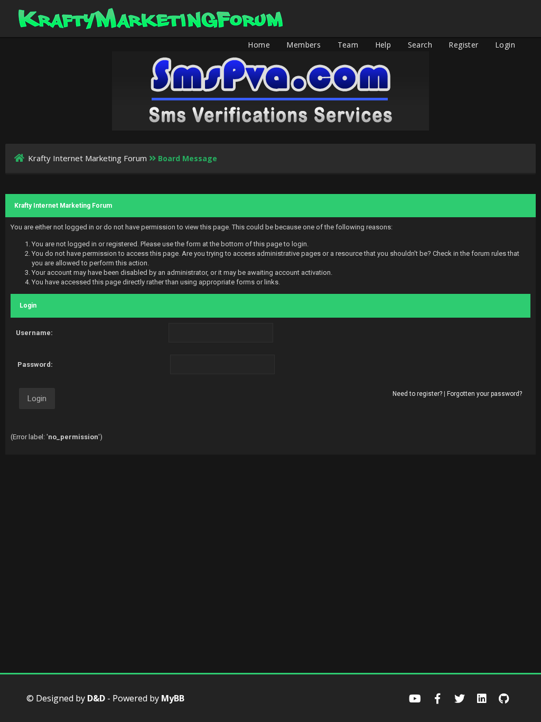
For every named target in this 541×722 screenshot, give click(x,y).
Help (383, 45)
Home (259, 45)
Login (505, 45)
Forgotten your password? (484, 393)
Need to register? (417, 393)
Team (348, 45)
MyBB (172, 698)
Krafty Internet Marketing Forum (87, 158)
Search (420, 45)
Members (303, 45)
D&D (96, 698)
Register (463, 45)
